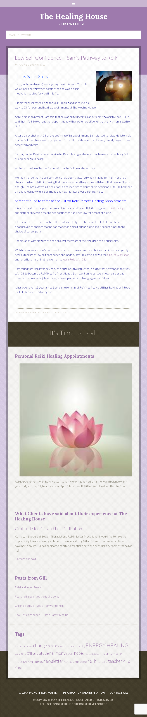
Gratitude (40, 653)
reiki (92, 661)
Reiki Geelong (49, 704)
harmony (57, 653)
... (15, 490)
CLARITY (53, 646)
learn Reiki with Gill (74, 259)
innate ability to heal (91, 654)
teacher (115, 661)
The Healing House (73, 16)
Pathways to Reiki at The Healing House (40, 312)
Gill (29, 653)
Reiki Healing (115, 208)
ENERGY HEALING (107, 645)
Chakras (29, 646)
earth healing (78, 646)
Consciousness (64, 646)
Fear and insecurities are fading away (37, 596)
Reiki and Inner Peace (28, 587)
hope (78, 653)
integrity (106, 653)
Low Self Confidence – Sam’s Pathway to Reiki (43, 614)
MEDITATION (24, 661)
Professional (69, 662)
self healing (103, 662)
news (38, 661)
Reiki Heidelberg (72, 704)
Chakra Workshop (118, 254)
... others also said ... (26, 558)
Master (117, 653)
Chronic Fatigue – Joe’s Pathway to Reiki (39, 605)
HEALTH (70, 654)
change (40, 645)
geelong (20, 653)
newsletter (53, 661)
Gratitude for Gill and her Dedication (48, 528)
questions (81, 661)
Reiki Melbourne (96, 704)
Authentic (20, 646)
